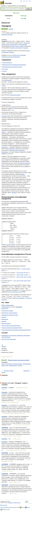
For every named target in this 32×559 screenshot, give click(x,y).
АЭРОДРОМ (5, 427)
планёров (25, 47)
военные (14, 106)
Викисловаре (6, 307)
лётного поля (16, 55)
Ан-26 (21, 276)
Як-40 (3, 278)
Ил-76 (25, 272)
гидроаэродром (27, 363)
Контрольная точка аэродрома (9, 312)
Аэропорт (4, 317)
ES (27, 1)
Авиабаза (4, 321)
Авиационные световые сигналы (10, 315)
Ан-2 (15, 280)
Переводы (23, 15)
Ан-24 (18, 276)
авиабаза (22, 174)
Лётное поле (5, 308)
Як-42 (21, 274)
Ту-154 (18, 272)
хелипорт (20, 365)
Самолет (8, 244)
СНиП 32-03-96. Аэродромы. (9, 339)
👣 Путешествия (3, 505)
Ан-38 (25, 280)
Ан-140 (29, 276)
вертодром (9, 363)
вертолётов (19, 47)
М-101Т (3, 282)
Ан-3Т (18, 280)
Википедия (16, 13)
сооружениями (13, 44)
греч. (10, 41)
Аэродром (4, 392)
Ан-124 (24, 268)
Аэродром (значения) (7, 34)
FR (29, 1)
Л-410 (28, 280)
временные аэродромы (19, 298)
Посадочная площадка (7, 310)
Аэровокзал (26, 370)
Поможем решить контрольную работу (18, 360)
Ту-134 (25, 274)
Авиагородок (5, 319)
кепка (6, 365)
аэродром (19, 307)
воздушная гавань (17, 363)
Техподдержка (10, 502)
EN (21, 1)
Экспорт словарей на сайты (5, 507)
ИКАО (26, 201)
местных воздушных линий (15, 291)
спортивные (5, 116)
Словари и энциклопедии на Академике (13, 6)
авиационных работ (15, 94)
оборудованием (23, 44)
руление (21, 46)
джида (3, 365)
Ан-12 (18, 274)
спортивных (5, 147)
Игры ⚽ (23, 18)
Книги (8, 18)
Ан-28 (21, 280)
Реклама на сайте (16, 502)
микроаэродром (13, 365)
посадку (17, 46)
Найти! (28, 8)
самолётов (13, 47)
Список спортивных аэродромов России (12, 327)
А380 (3, 270)
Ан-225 (28, 268)
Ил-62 (12, 244)
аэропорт (4, 363)
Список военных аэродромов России (11, 325)
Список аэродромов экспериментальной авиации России (16, 329)
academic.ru (6, 2)
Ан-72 (25, 276)
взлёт (13, 46)
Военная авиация (6, 323)
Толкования (8, 15)
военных (4, 132)
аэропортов (8, 80)
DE (24, 1)
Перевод (11, 29)
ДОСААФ (11, 148)
